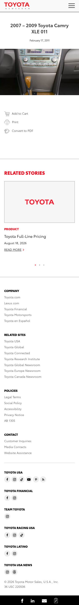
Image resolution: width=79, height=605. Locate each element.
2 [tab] (40, 264)
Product (11, 229)
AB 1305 (9, 420)
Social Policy (13, 403)
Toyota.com (12, 297)
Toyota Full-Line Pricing (25, 236)
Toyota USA (12, 341)
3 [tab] (44, 264)
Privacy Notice (14, 415)
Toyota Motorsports (18, 315)
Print (15, 122)
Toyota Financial (15, 309)
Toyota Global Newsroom (22, 365)
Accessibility (12, 409)
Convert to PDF (22, 130)
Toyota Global (14, 347)
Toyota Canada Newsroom (23, 376)
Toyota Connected (17, 353)
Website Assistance (18, 453)
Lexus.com (11, 303)
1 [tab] (35, 264)
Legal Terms (12, 397)
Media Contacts (15, 447)
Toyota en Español (17, 321)
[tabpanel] (39, 218)
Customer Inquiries (17, 441)
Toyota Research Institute (22, 359)
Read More (12, 249)
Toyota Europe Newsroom (22, 370)
